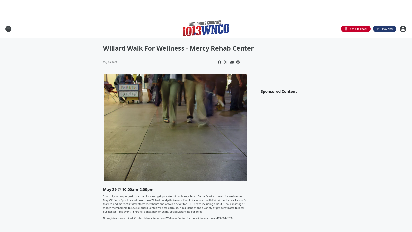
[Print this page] (238, 62)
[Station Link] (206, 28)
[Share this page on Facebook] (219, 62)
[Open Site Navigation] (8, 29)
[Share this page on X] (225, 62)
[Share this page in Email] (231, 62)
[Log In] (403, 29)
